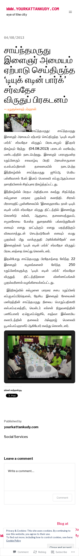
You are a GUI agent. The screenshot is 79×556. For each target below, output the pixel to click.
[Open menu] (70, 12)
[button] (31, 369)
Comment (62, 497)
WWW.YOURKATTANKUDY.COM (32, 8)
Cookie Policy (13, 540)
